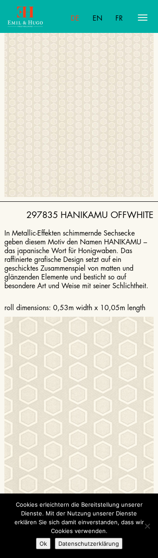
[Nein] (147, 526)
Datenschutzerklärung (88, 543)
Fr (119, 18)
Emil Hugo (41, 18)
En (97, 18)
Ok (43, 543)
